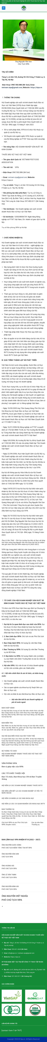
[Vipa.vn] (24, 8)
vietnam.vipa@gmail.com (17, 177)
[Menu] (3, 8)
